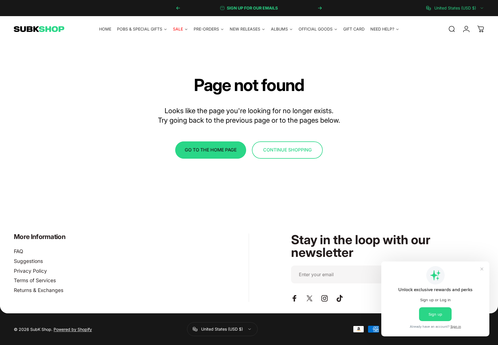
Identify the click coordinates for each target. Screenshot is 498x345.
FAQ (18, 251)
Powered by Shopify (73, 329)
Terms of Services (35, 280)
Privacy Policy (30, 271)
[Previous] (178, 8)
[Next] (320, 8)
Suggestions (28, 261)
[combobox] (455, 8)
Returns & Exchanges (38, 290)
